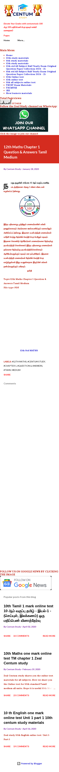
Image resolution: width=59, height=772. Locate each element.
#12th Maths (19, 361)
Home (7, 40)
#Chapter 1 (10, 365)
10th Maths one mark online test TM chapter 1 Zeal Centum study (28, 658)
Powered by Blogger (31, 763)
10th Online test (15, 77)
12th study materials (17, 63)
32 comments (21, 636)
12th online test (14, 79)
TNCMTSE (11, 87)
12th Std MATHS (29, 350)
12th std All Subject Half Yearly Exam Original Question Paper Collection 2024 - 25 (31, 67)
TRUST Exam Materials (18, 85)
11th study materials (17, 60)
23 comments (21, 695)
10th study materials (17, 58)
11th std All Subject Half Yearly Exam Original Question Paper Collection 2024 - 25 (31, 73)
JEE (8, 90)
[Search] (46, 5)
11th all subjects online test (21, 82)
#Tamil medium (12, 370)
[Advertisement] (29, 319)
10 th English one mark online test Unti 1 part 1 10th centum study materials (28, 718)
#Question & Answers (30, 365)
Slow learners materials (19, 93)
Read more (49, 636)
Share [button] (7, 374)
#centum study (36, 361)
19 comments (21, 746)
